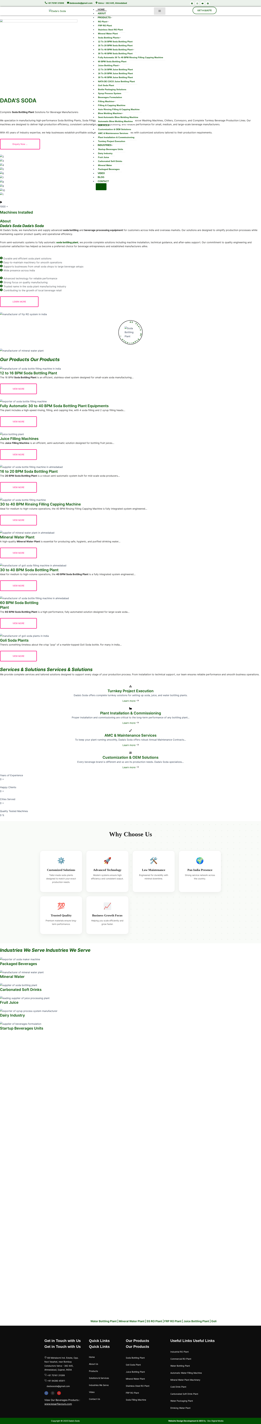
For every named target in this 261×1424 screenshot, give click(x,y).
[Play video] (1, 202)
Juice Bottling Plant (108, 65)
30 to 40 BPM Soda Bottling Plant (115, 49)
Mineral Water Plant (108, 33)
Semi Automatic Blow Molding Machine (118, 117)
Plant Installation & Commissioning (116, 137)
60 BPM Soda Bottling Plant (112, 61)
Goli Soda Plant (106, 85)
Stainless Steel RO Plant (110, 29)
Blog (101, 177)
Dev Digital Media (215, 1421)
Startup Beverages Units (110, 149)
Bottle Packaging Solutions (112, 89)
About (102, 13)
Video (101, 173)
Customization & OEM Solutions (114, 129)
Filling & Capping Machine (111, 105)
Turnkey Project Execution (111, 141)
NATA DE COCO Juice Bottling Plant (116, 81)
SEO (201, 1421)
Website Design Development (182, 1421)
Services (103, 125)
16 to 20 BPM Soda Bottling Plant (115, 45)
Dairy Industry (105, 153)
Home (101, 9)
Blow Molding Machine (110, 113)
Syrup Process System (109, 93)
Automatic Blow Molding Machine (115, 121)
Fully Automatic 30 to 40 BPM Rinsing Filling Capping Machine (130, 57)
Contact (103, 181)
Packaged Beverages (109, 169)
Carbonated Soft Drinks (110, 161)
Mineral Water (105, 165)
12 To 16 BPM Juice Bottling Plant (115, 69)
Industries (104, 145)
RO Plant (102, 21)
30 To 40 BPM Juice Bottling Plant (115, 77)
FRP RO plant (105, 25)
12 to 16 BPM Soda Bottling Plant (115, 41)
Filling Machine (106, 101)
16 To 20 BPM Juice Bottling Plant (115, 73)
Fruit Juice (103, 157)
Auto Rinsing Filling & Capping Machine (119, 109)
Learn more (129, 700)
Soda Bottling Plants (108, 37)
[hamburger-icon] (159, 11)
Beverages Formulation (110, 97)
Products (104, 17)
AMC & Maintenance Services (113, 133)
